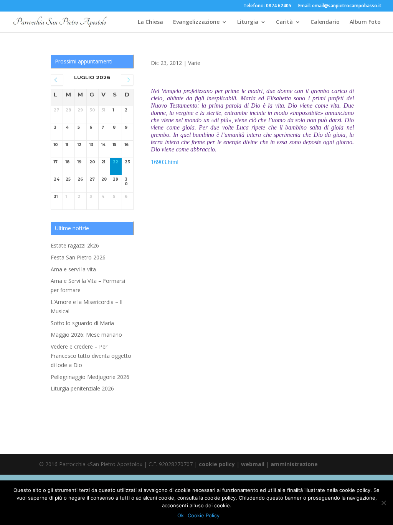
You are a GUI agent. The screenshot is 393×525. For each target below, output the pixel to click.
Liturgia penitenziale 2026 (82, 388)
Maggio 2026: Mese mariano (86, 334)
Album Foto (365, 22)
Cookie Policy (204, 515)
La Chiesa (150, 22)
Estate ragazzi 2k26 (75, 245)
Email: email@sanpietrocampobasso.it (339, 6)
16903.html (164, 162)
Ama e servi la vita (73, 269)
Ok (180, 515)
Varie (194, 62)
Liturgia (247, 22)
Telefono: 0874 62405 (267, 6)
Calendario (325, 22)
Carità (284, 22)
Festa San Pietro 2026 (78, 257)
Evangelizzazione (196, 22)
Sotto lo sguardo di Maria (82, 323)
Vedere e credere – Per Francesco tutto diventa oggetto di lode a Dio (91, 356)
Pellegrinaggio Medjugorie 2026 (90, 376)
